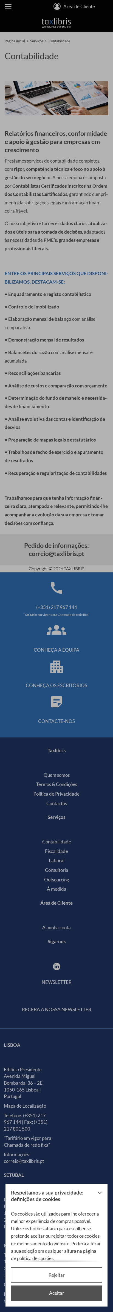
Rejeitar (57, 1275)
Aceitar (56, 1293)
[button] (100, 1197)
